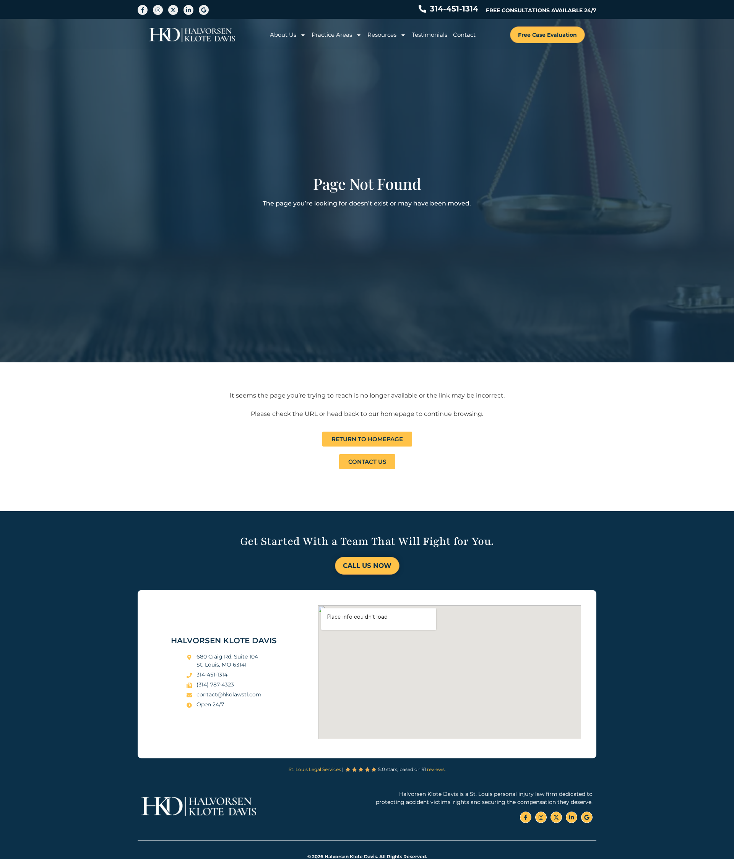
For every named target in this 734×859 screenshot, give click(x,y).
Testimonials (429, 34)
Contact (464, 34)
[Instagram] (158, 10)
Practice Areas (332, 34)
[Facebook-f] (143, 10)
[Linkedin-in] (188, 10)
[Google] (204, 10)
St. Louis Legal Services (315, 769)
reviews (436, 769)
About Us (283, 34)
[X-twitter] (173, 10)
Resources (381, 34)
